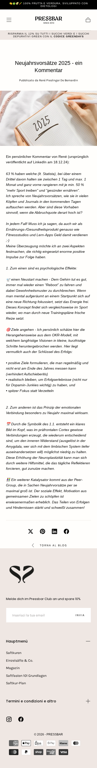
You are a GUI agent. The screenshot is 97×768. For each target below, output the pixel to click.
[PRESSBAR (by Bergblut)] (22, 574)
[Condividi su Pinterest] (42, 531)
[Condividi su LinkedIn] (54, 531)
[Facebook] (20, 719)
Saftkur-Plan (16, 683)
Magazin (13, 668)
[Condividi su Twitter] (30, 531)
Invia (80, 615)
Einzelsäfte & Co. (19, 660)
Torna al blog (53, 545)
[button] (9, 20)
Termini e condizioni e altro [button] (31, 701)
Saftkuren (13, 653)
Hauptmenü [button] (17, 641)
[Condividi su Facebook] (66, 531)
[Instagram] (8, 719)
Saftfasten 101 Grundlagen (26, 676)
